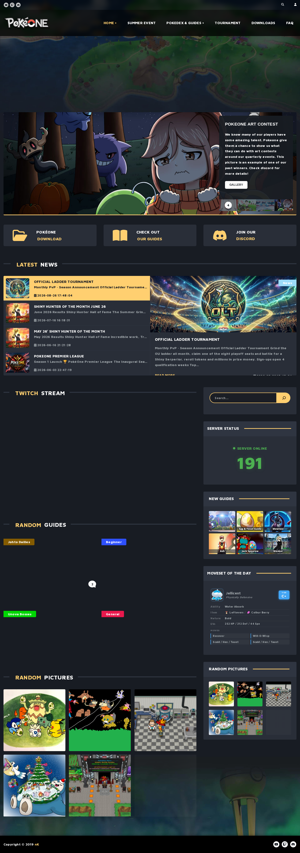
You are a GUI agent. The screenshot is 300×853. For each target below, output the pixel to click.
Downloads (263, 23)
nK (37, 844)
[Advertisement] (144, 76)
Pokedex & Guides (183, 23)
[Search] (283, 398)
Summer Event (142, 23)
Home (109, 23)
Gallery (236, 184)
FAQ (290, 23)
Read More (165, 375)
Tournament (227, 23)
